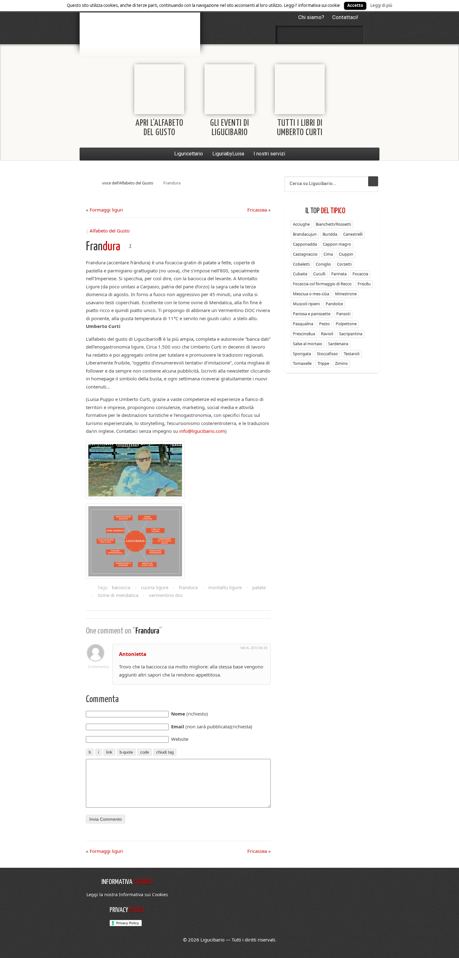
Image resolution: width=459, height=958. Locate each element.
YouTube (352, 34)
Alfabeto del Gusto (110, 230)
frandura (188, 587)
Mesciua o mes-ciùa (311, 293)
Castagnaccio (305, 254)
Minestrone (346, 293)
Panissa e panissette (311, 313)
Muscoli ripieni (306, 303)
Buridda (330, 234)
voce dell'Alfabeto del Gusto (127, 183)
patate (259, 587)
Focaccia (360, 273)
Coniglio (323, 264)
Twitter (303, 34)
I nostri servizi (269, 154)
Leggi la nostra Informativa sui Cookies (127, 894)
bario (140, 23)
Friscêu (364, 283)
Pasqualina (303, 323)
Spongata (302, 353)
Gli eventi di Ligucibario (229, 128)
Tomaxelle (302, 363)
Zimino (341, 363)
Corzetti (344, 264)
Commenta (95, 666)
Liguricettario (188, 154)
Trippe (323, 363)
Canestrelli (353, 234)
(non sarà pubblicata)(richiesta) (211, 726)
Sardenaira (338, 343)
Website (179, 739)
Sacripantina (350, 333)
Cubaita (300, 273)
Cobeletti (301, 264)
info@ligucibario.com (202, 431)
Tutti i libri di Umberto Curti (300, 128)
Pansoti (343, 313)
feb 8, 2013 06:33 (253, 647)
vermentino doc (166, 595)
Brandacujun (305, 234)
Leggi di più (381, 5)
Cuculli (319, 273)
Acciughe (301, 224)
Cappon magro (337, 244)
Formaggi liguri (106, 210)
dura (103, 247)
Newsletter (336, 34)
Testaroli (351, 353)
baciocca (121, 587)
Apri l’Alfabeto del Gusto (159, 128)
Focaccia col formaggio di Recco (322, 283)
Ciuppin (346, 254)
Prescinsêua (304, 333)
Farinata (339, 273)
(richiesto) (189, 714)
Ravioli (327, 333)
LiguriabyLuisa (228, 154)
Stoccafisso (327, 353)
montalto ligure (225, 587)
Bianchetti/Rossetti (333, 224)
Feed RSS (319, 34)
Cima (328, 254)
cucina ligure (154, 587)
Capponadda (305, 244)
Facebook (286, 34)
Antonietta (132, 654)
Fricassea (257, 210)
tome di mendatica (118, 595)
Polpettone (346, 323)
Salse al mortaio (307, 343)
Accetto (355, 5)
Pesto (324, 323)
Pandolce (334, 303)
